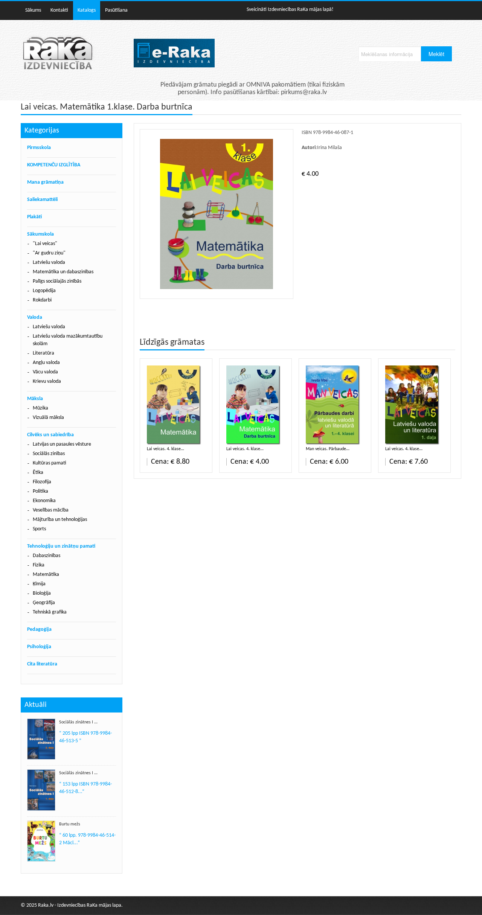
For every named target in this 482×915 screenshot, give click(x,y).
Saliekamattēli (42, 199)
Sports (39, 529)
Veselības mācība (51, 510)
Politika (40, 491)
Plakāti (34, 217)
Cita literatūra (42, 664)
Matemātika (46, 574)
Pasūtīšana (116, 10)
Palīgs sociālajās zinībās (57, 281)
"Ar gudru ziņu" (49, 253)
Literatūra (43, 353)
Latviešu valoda (49, 262)
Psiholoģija (39, 647)
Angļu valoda (46, 362)
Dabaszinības (46, 556)
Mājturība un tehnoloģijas (60, 519)
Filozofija (42, 482)
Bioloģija (42, 593)
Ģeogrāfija (44, 603)
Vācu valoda (45, 372)
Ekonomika (44, 501)
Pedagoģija (39, 629)
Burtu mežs (69, 824)
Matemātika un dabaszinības (63, 272)
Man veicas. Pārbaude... (327, 449)
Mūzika (40, 408)
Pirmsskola (39, 148)
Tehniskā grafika (50, 612)
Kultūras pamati (49, 463)
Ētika (38, 472)
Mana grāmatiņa (45, 182)
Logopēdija (44, 291)
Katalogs (87, 10)
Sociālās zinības (49, 454)
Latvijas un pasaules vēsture (62, 444)
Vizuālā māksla (48, 417)
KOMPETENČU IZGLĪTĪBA (53, 165)
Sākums (33, 10)
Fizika (38, 565)
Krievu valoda (47, 381)
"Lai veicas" (45, 244)
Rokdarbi (42, 300)
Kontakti (59, 10)
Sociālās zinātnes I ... (78, 722)
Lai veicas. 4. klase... (165, 449)
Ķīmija (39, 584)
